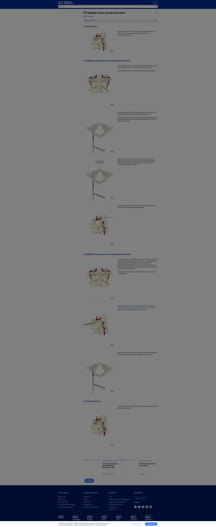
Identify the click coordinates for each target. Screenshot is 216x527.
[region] (108, 524)
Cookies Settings (137, 524)
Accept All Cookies (151, 524)
